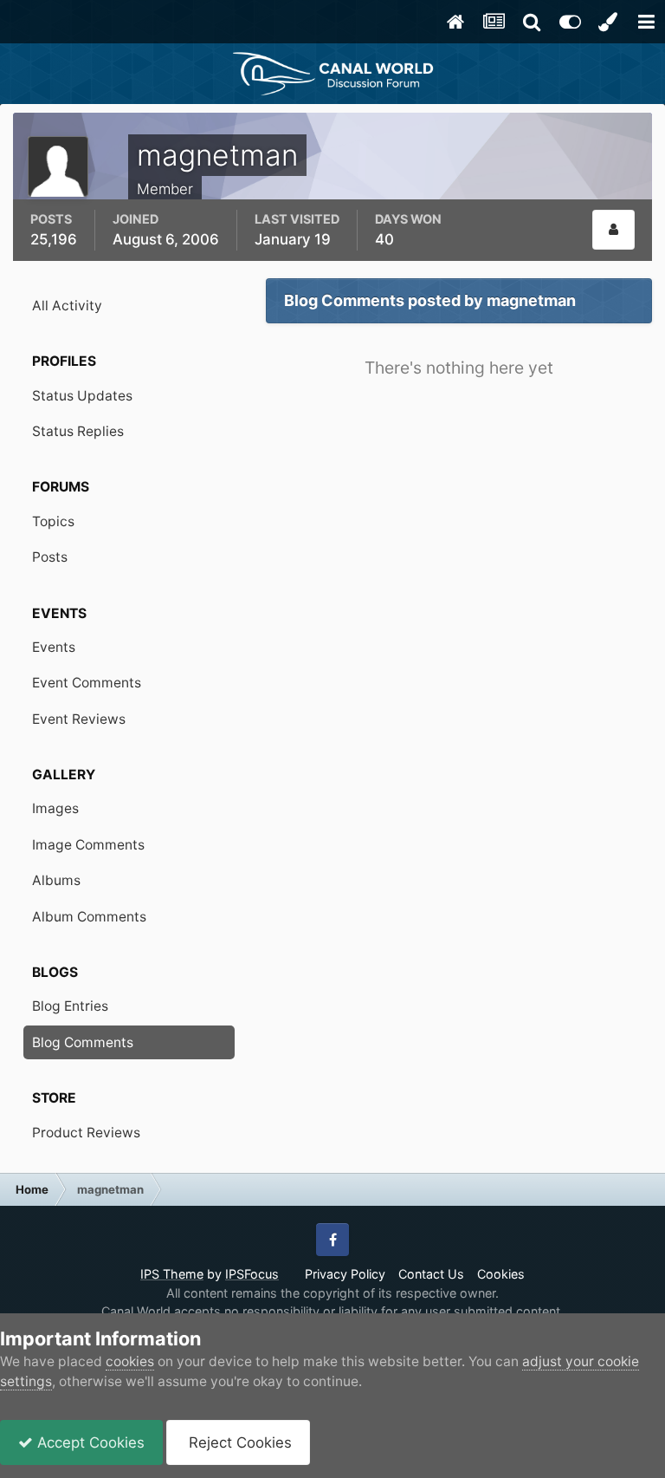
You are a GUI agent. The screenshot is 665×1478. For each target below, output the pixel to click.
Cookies (501, 1273)
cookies (130, 1361)
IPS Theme (171, 1273)
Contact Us (431, 1273)
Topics (53, 521)
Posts (50, 557)
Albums (56, 880)
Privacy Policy (345, 1273)
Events (53, 647)
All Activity (67, 305)
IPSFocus (252, 1273)
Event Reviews (79, 719)
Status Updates (82, 395)
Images (55, 808)
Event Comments (86, 682)
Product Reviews (86, 1132)
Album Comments (89, 916)
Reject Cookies (238, 1442)
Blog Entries (70, 1006)
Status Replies (78, 431)
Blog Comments (82, 1042)
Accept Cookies (89, 1442)
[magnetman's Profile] (613, 230)
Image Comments (88, 845)
